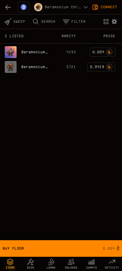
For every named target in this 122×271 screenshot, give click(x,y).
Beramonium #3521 (40, 52)
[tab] (10, 264)
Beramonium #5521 (40, 67)
